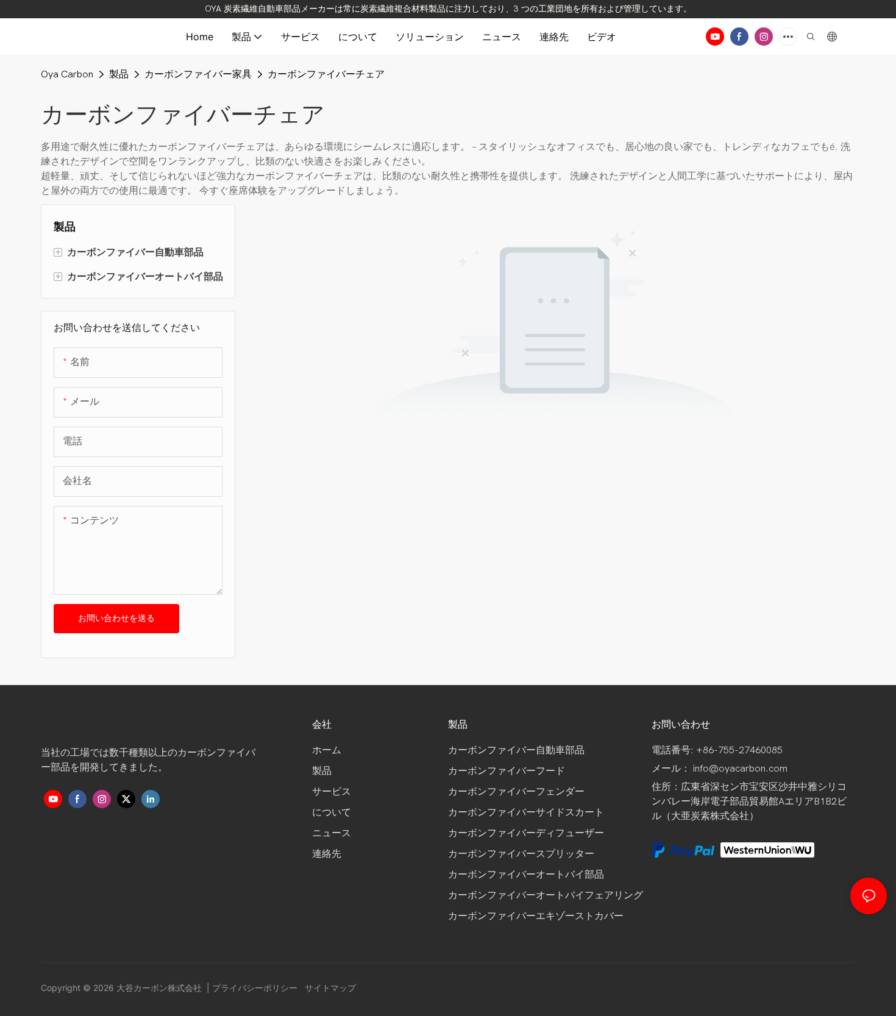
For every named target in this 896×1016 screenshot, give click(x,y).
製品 (119, 74)
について (331, 812)
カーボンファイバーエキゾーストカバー (536, 916)
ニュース (331, 833)
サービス (331, 791)
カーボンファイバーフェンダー (516, 791)
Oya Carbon (67, 74)
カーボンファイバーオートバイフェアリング (545, 895)
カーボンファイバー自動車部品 (516, 750)
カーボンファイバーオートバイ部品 (526, 874)
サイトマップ (329, 987)
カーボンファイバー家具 (198, 74)
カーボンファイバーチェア (326, 74)
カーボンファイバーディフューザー (526, 833)
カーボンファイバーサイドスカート (526, 812)
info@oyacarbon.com (740, 768)
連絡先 (326, 853)
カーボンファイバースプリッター (521, 853)
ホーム (328, 750)
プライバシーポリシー (256, 987)
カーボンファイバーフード (506, 771)
